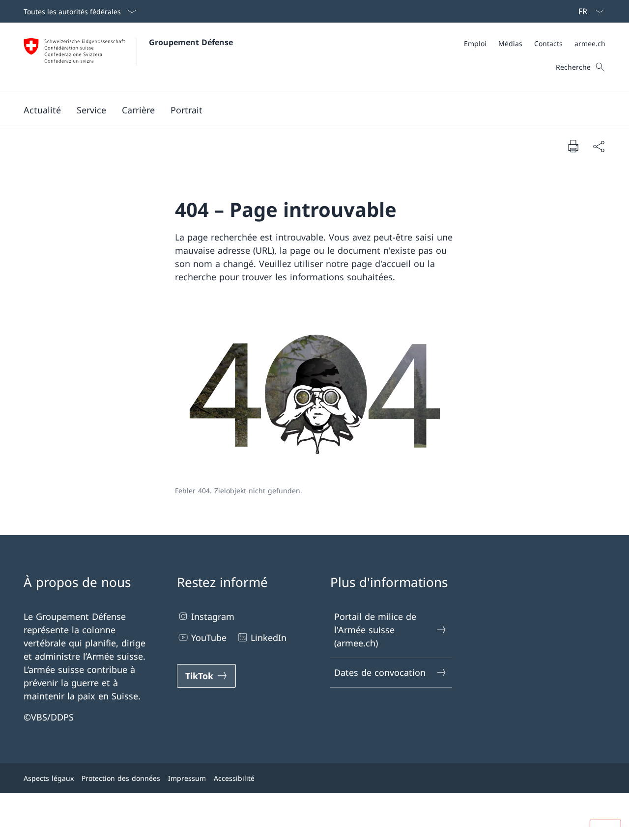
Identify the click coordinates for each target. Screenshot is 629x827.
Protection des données (121, 778)
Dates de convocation (380, 672)
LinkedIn (268, 637)
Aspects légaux (49, 778)
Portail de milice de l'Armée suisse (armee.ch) (375, 630)
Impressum (187, 778)
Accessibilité (234, 778)
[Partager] (598, 146)
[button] (42, 110)
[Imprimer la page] (573, 146)
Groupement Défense (191, 42)
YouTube (209, 637)
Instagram (212, 616)
